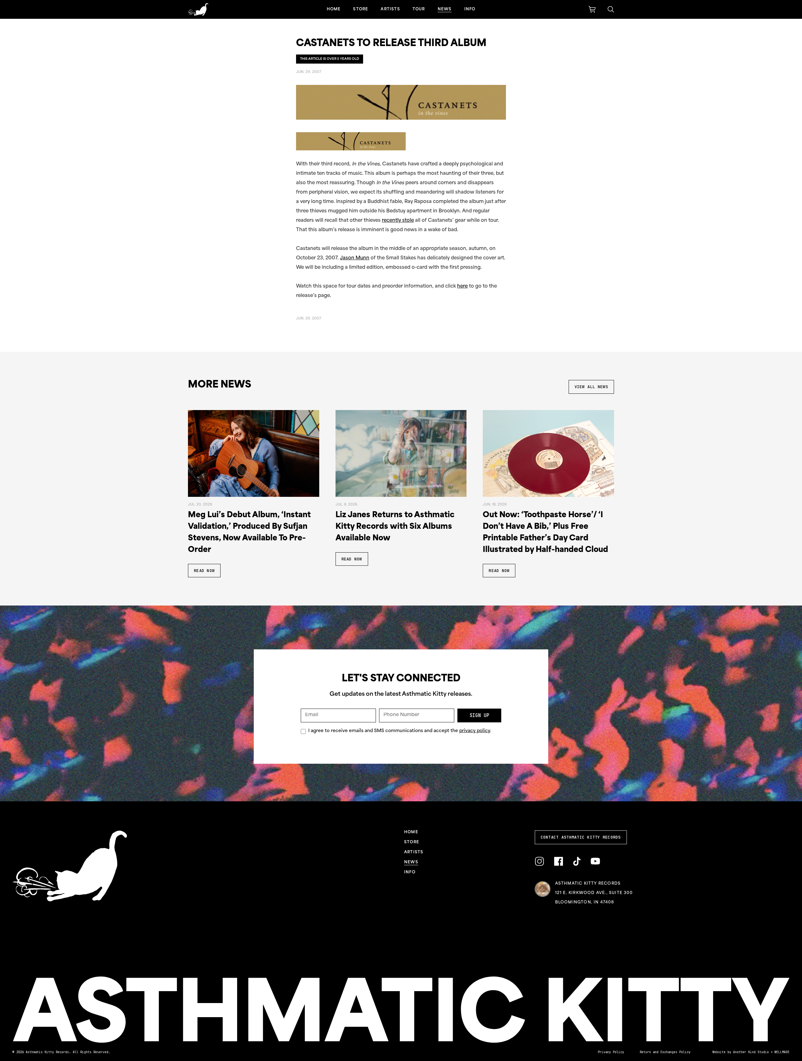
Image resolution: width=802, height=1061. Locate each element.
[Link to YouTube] (595, 861)
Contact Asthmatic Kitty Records (581, 837)
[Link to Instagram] (539, 861)
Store (360, 9)
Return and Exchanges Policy (665, 1052)
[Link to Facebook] (558, 861)
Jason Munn (354, 258)
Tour (419, 9)
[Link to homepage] (198, 9)
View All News (591, 386)
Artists (390, 9)
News (445, 9)
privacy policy (474, 731)
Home (334, 9)
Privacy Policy (611, 1052)
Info (470, 9)
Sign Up (479, 715)
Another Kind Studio (751, 1052)
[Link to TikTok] (577, 861)
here (462, 286)
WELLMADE (781, 1052)
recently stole (398, 220)
